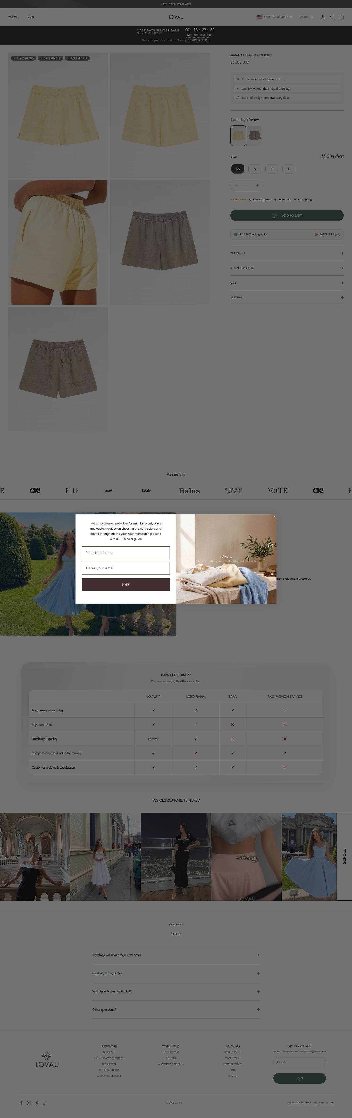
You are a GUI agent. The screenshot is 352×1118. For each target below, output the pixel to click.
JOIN (126, 584)
